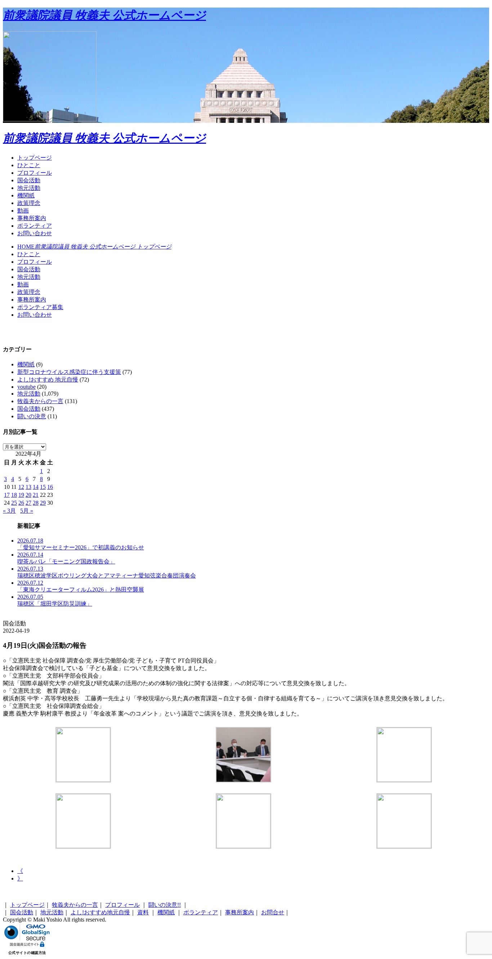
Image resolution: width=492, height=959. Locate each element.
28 (36, 503)
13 (28, 487)
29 (43, 503)
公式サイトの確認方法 (27, 953)
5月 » (26, 511)
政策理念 (28, 203)
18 (14, 495)
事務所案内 (31, 218)
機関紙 (26, 195)
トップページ (34, 158)
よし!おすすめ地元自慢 (100, 912)
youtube (26, 387)
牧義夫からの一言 (40, 401)
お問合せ (272, 912)
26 (21, 503)
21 (36, 495)
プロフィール (34, 173)
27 (28, 503)
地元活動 (28, 188)
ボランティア (34, 226)
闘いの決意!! (164, 905)
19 (21, 495)
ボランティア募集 (40, 307)
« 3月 (9, 511)
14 (36, 487)
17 (7, 495)
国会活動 (28, 180)
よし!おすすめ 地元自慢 (47, 379)
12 (21, 487)
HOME (94, 247)
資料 (143, 912)
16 (50, 487)
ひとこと (28, 165)
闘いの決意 (31, 416)
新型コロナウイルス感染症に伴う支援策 (69, 372)
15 (43, 487)
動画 (23, 211)
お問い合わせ (34, 233)
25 (14, 503)
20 (28, 495)
